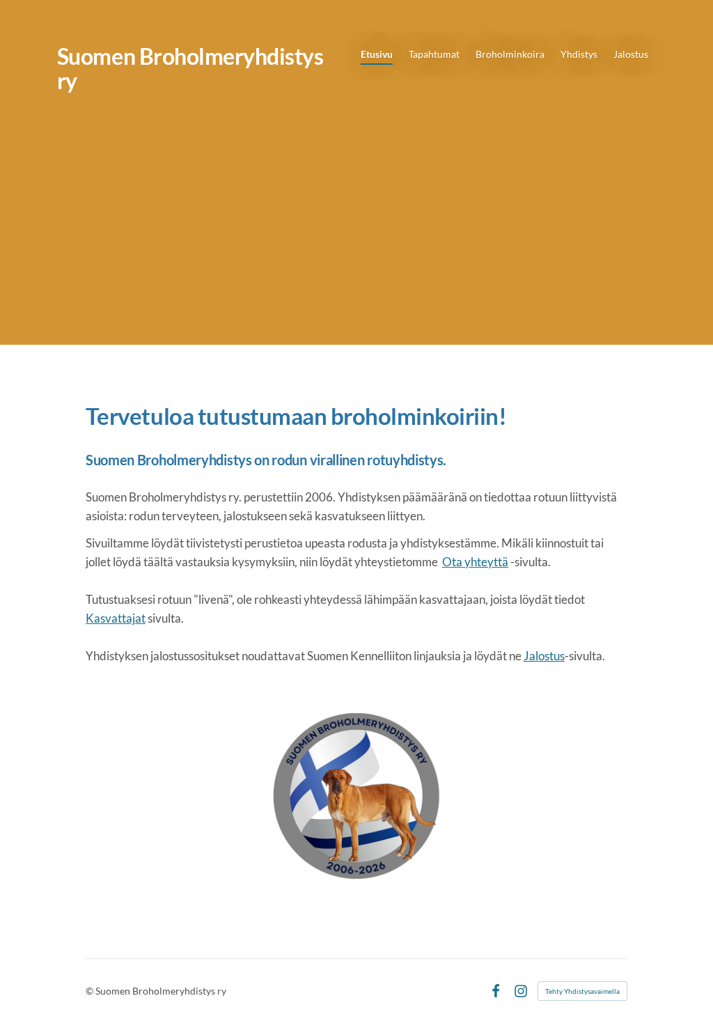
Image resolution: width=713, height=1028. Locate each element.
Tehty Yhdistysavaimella (582, 991)
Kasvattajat (116, 618)
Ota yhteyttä (475, 561)
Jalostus (544, 655)
